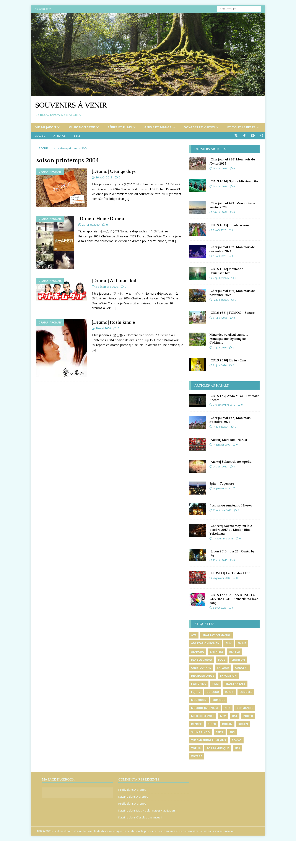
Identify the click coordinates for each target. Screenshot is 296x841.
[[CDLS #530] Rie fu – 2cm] (197, 364)
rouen (243, 724)
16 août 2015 (104, 177)
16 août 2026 (220, 212)
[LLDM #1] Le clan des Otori (230, 573)
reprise (196, 724)
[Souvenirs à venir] (148, 94)
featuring (198, 684)
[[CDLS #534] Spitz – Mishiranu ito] (197, 185)
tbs (231, 732)
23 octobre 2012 (222, 510)
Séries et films (120, 127)
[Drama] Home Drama (101, 218)
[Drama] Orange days (114, 171)
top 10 (195, 748)
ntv (223, 716)
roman (227, 724)
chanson (238, 659)
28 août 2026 (220, 168)
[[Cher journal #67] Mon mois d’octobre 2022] (197, 422)
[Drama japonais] (61, 187)
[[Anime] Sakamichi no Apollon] (197, 466)
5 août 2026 (219, 256)
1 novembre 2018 (223, 538)
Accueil (40, 135)
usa (237, 748)
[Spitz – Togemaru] (197, 488)
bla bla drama (201, 659)
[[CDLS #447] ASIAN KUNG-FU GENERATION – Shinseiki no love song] (197, 599)
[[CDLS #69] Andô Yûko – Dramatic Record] (197, 400)
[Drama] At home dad (114, 280)
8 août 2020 (219, 607)
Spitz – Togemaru (222, 483)
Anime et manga (158, 127)
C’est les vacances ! (149, 817)
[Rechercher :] (239, 9)
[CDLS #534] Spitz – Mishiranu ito (234, 181)
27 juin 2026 (219, 347)
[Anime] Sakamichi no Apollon (231, 462)
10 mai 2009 (103, 328)
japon (229, 692)
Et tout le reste (241, 127)
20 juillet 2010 (90, 225)
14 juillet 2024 (221, 426)
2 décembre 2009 (107, 287)
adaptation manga (216, 635)
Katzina (123, 797)
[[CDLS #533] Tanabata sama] (197, 229)
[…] (127, 199)
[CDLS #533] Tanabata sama (230, 225)
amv (228, 643)
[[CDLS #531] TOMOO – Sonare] (197, 317)
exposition (228, 676)
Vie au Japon (45, 127)
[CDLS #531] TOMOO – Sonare (232, 313)
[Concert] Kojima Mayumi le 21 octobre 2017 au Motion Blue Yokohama (232, 530)
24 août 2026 (220, 186)
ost (234, 716)
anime (241, 643)
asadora (197, 651)
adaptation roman (205, 643)
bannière (216, 651)
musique (219, 700)
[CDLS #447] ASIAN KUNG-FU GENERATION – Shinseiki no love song (234, 599)
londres (246, 692)
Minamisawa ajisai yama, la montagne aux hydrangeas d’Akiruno (229, 338)
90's (193, 635)
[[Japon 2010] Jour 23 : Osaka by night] (197, 555)
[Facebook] (244, 135)
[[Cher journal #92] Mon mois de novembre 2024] (197, 295)
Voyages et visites (199, 127)
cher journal (201, 668)
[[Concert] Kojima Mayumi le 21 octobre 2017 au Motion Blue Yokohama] (197, 530)
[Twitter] (236, 135)
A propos (59, 135)
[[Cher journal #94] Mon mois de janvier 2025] (197, 207)
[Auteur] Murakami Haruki (228, 440)
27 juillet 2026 (221, 277)
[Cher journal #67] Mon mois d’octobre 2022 (230, 420)
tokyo (236, 740)
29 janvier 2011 (221, 488)
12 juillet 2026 (221, 299)
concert (241, 668)
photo (248, 716)
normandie (244, 708)
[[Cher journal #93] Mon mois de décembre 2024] (197, 251)
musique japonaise (204, 708)
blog (221, 659)
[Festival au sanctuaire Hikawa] (197, 509)
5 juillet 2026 (220, 317)
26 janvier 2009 (221, 578)
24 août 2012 (220, 466)
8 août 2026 (219, 230)
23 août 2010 (220, 560)
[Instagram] (261, 135)
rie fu (212, 724)
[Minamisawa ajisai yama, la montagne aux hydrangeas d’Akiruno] (197, 339)
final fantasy (235, 684)
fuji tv (195, 692)
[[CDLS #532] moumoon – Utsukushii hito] (197, 273)
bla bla (234, 651)
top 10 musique (218, 748)
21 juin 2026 (219, 365)
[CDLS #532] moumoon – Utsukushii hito (228, 271)
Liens (77, 135)
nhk (227, 708)
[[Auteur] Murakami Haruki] (197, 444)
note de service (202, 716)
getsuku (213, 692)
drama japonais (202, 676)
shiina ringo (200, 732)
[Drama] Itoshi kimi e (113, 322)
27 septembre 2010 (224, 404)
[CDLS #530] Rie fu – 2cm (228, 360)
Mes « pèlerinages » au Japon (155, 810)
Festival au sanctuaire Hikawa (231, 505)
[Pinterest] (253, 135)
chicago (223, 668)
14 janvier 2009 (221, 444)
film (215, 684)
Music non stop (81, 127)
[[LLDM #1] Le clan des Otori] (197, 577)
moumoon (199, 700)
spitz (219, 732)
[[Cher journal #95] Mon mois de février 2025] (197, 163)
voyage (196, 756)
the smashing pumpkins (208, 740)
